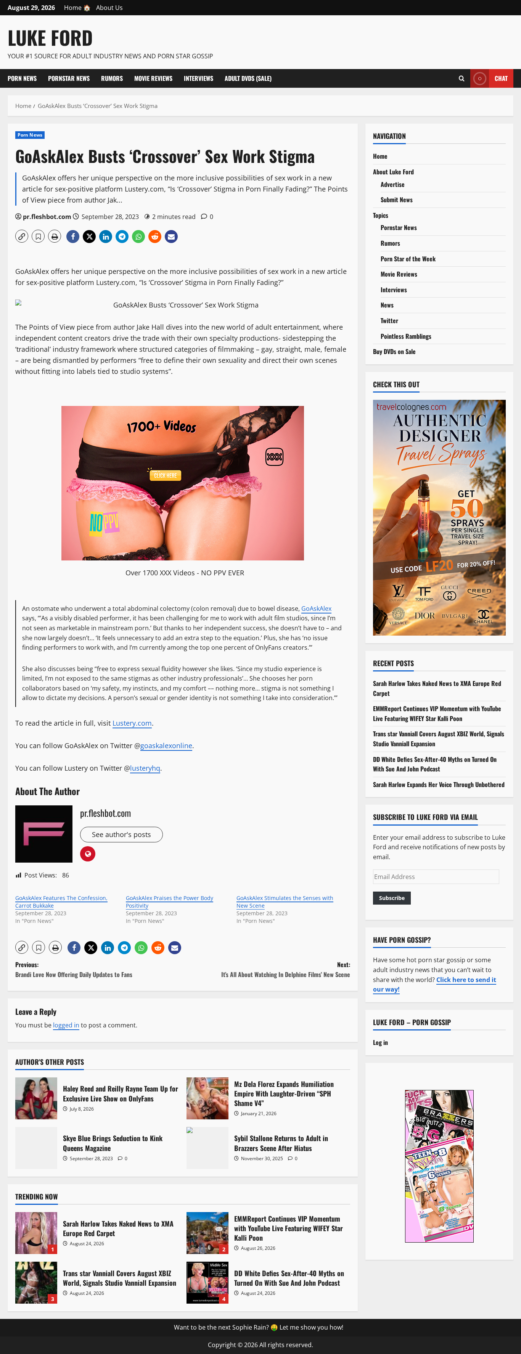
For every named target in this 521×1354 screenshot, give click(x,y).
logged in (66, 1025)
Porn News (22, 78)
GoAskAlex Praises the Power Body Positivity (169, 901)
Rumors (112, 78)
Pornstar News (69, 78)
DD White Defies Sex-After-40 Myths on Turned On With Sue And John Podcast (207, 1283)
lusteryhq (145, 768)
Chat (501, 77)
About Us (109, 7)
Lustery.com (132, 723)
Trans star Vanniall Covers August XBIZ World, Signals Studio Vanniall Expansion (36, 1283)
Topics (380, 214)
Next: (285, 969)
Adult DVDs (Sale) (248, 78)
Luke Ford (50, 37)
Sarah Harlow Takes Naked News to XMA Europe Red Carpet (36, 1233)
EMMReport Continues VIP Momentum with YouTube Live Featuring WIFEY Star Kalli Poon (207, 1233)
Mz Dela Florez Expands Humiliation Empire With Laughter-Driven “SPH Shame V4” (207, 1098)
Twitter (389, 320)
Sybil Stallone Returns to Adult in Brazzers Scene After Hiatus (207, 1148)
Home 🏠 (77, 7)
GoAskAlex (316, 608)
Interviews (198, 78)
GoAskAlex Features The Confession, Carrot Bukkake (61, 901)
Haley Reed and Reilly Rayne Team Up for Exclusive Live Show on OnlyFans (36, 1098)
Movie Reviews (153, 78)
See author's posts (121, 834)
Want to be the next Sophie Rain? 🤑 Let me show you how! (258, 1327)
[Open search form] (462, 78)
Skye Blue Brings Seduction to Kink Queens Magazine (36, 1148)
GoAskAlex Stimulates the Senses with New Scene (284, 901)
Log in (380, 1041)
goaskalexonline (166, 745)
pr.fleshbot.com (47, 217)
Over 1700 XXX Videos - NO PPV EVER (184, 572)
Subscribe (392, 898)
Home (380, 156)
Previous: (73, 969)
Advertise (393, 183)
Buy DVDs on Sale (394, 351)
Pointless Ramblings (406, 335)
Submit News (397, 199)
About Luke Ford (393, 171)
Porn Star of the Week (408, 258)
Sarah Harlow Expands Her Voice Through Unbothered (439, 784)
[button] (21, 236)
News (387, 304)
